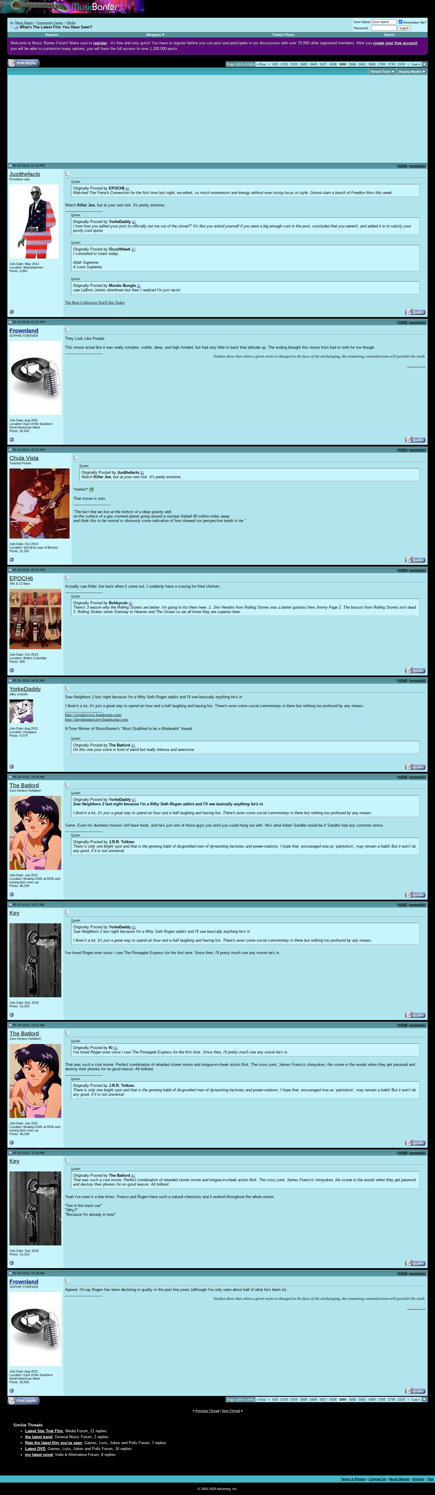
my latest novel (39, 1454)
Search (389, 34)
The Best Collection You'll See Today (95, 302)
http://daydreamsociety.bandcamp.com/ (96, 719)
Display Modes (410, 71)
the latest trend (38, 1437)
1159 (284, 64)
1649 (313, 64)
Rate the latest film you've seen (53, 1443)
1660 (352, 64)
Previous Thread (207, 1410)
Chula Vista (24, 458)
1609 (303, 64)
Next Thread (231, 1410)
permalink (417, 166)
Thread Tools (380, 71)
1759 (391, 64)
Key (14, 913)
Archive (418, 1479)
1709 (381, 64)
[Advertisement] (59, 118)
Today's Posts (283, 34)
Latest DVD (35, 1448)
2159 (401, 64)
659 (275, 64)
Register (51, 34)
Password (361, 28)
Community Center (50, 22)
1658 (332, 64)
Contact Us (377, 1479)
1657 (323, 64)
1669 (372, 64)
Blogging (153, 34)
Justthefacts (24, 174)
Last (416, 64)
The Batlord (24, 785)
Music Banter (24, 22)
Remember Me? (414, 22)
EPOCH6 (21, 578)
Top (430, 1479)
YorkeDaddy (25, 689)
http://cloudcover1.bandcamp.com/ (93, 714)
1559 (293, 64)
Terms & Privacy (353, 1479)
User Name (362, 22)
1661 (362, 64)
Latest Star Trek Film (44, 1431)
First (261, 64)
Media (71, 22)
